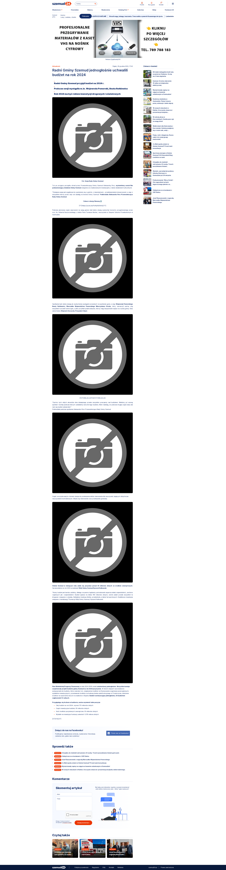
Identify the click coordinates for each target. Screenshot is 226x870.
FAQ (103, 867)
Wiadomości (56, 10)
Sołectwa (140, 10)
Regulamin (95, 867)
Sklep (154, 10)
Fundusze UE (169, 10)
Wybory (90, 10)
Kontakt (111, 867)
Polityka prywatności (81, 867)
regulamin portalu (67, 822)
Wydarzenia (105, 10)
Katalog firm (123, 10)
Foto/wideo (75, 10)
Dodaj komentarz (83, 823)
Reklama (120, 867)
